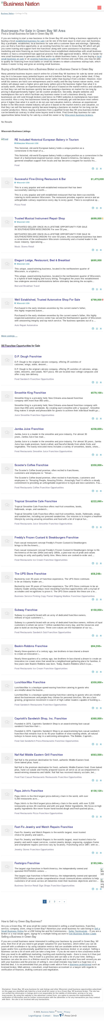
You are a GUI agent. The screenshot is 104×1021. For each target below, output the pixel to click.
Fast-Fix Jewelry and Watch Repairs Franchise (44, 827)
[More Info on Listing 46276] (93, 289)
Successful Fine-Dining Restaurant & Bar (40, 179)
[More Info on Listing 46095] (93, 708)
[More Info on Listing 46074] (93, 889)
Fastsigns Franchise (27, 863)
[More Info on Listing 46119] (93, 527)
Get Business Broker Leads (82, 934)
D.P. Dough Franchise (28, 356)
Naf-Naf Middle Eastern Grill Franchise (39, 754)
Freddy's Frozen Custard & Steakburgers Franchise (47, 537)
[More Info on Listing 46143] (93, 671)
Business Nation (48, 1012)
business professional (80, 964)
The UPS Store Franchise (30, 573)
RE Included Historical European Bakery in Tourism (47, 139)
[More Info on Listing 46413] (93, 250)
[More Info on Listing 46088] (93, 454)
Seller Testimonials (78, 931)
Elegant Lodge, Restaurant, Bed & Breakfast (42, 260)
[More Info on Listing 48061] (93, 168)
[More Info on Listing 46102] (93, 816)
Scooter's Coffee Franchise (31, 465)
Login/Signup (35, 1016)
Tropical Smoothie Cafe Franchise (36, 501)
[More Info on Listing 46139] (93, 491)
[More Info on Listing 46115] (93, 418)
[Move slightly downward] (102, 883)
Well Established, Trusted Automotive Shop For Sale (47, 299)
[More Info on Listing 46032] (93, 635)
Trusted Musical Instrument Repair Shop (40, 218)
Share (56, 1016)
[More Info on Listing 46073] (93, 852)
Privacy (67, 1012)
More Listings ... (9, 336)
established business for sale (30, 41)
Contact (46, 1016)
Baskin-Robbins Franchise (31, 646)
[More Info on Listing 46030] (93, 780)
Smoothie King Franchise (30, 392)
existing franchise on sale (43, 59)
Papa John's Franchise (29, 790)
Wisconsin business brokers (79, 115)
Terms (59, 1012)
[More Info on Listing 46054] (93, 744)
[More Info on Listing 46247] (93, 328)
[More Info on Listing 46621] (93, 208)
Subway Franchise (26, 610)
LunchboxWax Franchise (30, 682)
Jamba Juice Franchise (29, 429)
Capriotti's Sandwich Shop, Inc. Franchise (41, 718)
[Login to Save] (100, 169)
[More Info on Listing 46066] (93, 382)
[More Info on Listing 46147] (93, 599)
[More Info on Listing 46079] (93, 563)
